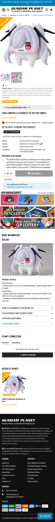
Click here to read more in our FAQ (19, 187)
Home (4, 15)
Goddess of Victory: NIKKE (19, 15)
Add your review (11, 132)
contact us (24, 454)
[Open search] (8, 10)
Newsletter (6, 472)
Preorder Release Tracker (37, 466)
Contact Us (6, 481)
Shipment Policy (34, 472)
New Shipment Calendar (37, 463)
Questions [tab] (16, 343)
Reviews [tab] (5, 343)
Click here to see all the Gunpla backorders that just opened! (27, 3)
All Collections (33, 475)
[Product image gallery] (27, 44)
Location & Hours (8, 475)
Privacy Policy (33, 481)
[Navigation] (3, 10)
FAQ (3, 478)
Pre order (36, 173)
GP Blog (31, 478)
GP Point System (8, 469)
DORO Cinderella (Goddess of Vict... (13, 400)
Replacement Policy (35, 469)
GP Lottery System (9, 466)
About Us (5, 463)
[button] (51, 9)
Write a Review (29, 355)
